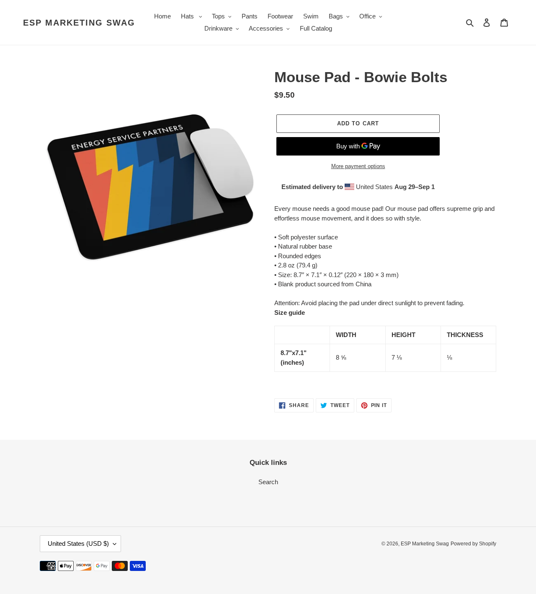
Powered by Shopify (473, 544)
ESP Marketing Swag (79, 22)
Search (268, 481)
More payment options (358, 166)
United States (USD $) (78, 543)
